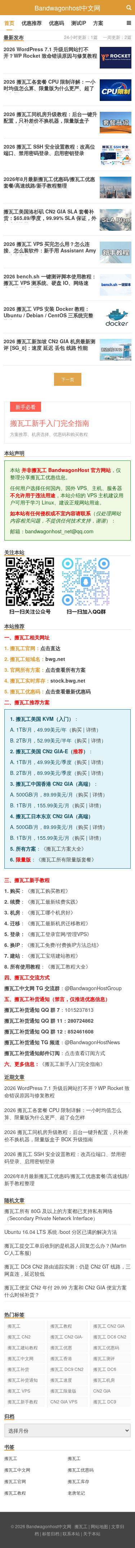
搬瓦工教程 (61, 1326)
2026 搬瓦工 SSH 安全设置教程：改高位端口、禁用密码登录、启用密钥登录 (49, 149)
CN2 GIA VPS (63, 1401)
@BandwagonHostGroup (93, 988)
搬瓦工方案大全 (63, 848)
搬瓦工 (14, 1326)
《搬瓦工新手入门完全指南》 (72, 1063)
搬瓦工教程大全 (68, 966)
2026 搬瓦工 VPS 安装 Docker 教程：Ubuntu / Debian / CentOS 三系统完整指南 (48, 315)
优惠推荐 (32, 22)
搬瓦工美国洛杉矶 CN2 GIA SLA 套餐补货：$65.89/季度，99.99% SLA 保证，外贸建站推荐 (50, 218)
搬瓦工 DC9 (104, 1401)
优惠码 (56, 22)
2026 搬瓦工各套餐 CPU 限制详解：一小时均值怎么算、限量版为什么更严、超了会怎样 (49, 88)
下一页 (67, 379)
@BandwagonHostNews (92, 1042)
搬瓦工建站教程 (23, 1347)
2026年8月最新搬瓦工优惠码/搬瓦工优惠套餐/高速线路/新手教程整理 (49, 182)
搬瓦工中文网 (20, 1358)
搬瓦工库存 (78, 1481)
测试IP (78, 22)
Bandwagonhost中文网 (67, 7)
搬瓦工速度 (61, 1380)
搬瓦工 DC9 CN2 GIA (67, 1370)
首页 (9, 22)
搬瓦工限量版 (63, 1391)
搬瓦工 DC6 (104, 1369)
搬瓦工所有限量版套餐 (66, 859)
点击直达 (50, 648)
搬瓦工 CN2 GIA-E (66, 1337)
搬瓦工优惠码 (106, 1347)
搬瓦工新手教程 (23, 1401)
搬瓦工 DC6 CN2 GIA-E (109, 1337)
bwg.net (55, 658)
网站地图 (99, 1526)
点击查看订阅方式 (85, 1053)
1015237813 (79, 1009)
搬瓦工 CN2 (19, 1336)
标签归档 (50, 1533)
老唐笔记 (76, 1493)
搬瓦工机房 (104, 1380)
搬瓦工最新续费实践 (53, 901)
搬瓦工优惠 (61, 1347)
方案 (98, 22)
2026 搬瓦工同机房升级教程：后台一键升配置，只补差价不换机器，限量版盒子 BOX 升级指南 (50, 120)
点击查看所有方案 (65, 669)
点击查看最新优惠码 (68, 691)
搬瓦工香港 (61, 1358)
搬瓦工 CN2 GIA (109, 1326)
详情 (91, 729)
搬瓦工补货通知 (23, 1380)
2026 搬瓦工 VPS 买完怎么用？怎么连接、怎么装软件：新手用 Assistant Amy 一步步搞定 (50, 250)
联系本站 (71, 1533)
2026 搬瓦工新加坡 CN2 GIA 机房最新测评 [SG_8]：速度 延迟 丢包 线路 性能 (49, 344)
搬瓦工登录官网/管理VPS (58, 934)
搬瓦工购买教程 (48, 890)
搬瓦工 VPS (19, 1391)
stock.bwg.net (67, 680)
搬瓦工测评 (104, 1358)
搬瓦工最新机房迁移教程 (58, 923)
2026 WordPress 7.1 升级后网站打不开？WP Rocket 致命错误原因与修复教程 (50, 52)
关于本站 (91, 1533)
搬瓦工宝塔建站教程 (53, 955)
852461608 (81, 1031)
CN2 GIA (102, 1391)
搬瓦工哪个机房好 (50, 912)
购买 (77, 729)
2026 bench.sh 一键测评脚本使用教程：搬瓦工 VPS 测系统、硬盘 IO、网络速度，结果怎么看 (50, 283)
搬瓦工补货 (18, 1369)
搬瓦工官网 (15, 1481)
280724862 (81, 1020)
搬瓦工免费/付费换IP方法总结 (63, 944)
